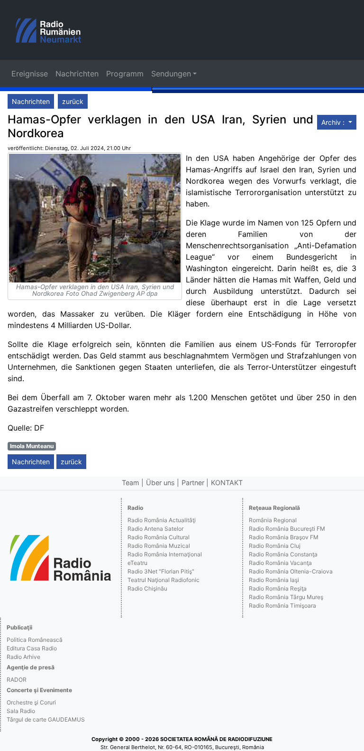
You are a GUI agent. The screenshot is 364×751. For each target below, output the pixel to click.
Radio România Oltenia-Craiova (291, 571)
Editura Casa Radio (32, 648)
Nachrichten (77, 73)
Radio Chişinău (147, 588)
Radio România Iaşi (274, 579)
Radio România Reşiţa (278, 588)
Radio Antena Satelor (155, 528)
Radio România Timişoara (282, 605)
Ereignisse (29, 73)
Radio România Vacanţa (280, 562)
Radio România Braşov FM (283, 537)
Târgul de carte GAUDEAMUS (46, 719)
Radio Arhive (23, 656)
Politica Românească (35, 639)
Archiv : (333, 122)
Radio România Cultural (158, 537)
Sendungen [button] (171, 73)
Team (130, 483)
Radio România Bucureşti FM (287, 528)
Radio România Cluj (274, 545)
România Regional (273, 520)
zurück (72, 101)
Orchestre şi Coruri (31, 702)
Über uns (160, 483)
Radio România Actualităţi (161, 520)
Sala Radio (21, 710)
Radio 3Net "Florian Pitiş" (160, 571)
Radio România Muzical (158, 545)
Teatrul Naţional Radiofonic (163, 579)
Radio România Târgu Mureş (286, 597)
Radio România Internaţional (164, 554)
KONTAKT (227, 483)
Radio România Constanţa (283, 554)
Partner (193, 483)
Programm (125, 73)
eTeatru (137, 562)
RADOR (17, 679)
